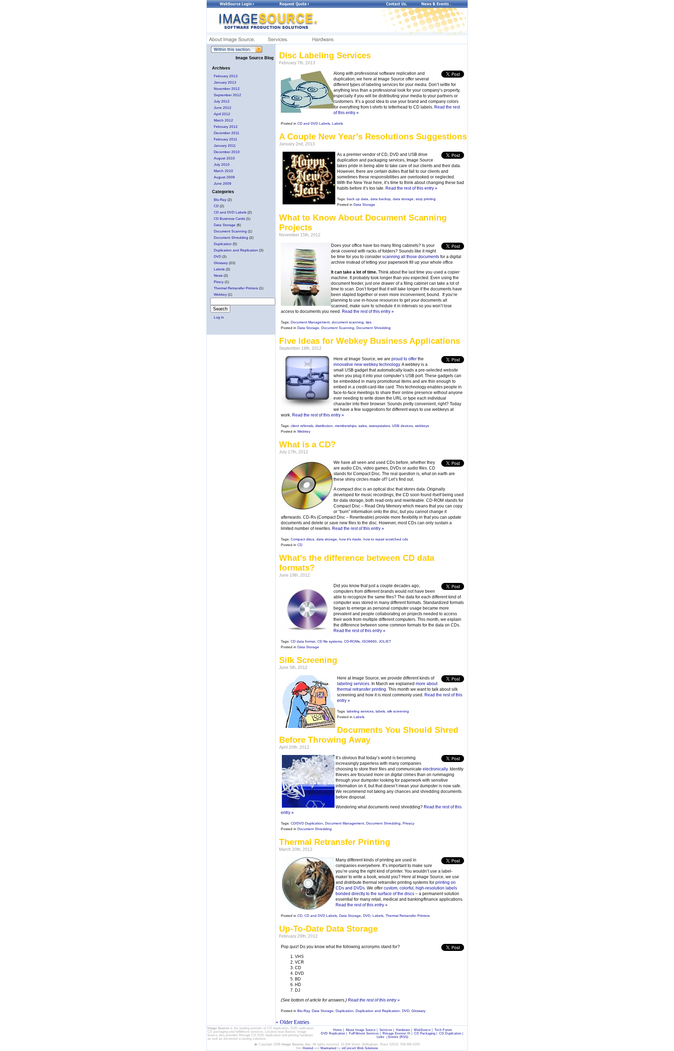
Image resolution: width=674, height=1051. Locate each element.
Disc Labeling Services (325, 55)
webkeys (422, 426)
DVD (217, 256)
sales (362, 426)
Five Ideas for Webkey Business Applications (369, 341)
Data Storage (225, 225)
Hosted (308, 1048)
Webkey (220, 294)
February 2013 (226, 76)
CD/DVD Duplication (307, 823)
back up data (357, 199)
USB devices (402, 426)
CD (216, 206)
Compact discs (302, 539)
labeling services (353, 683)
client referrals (302, 426)
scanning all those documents (410, 256)
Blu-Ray (220, 200)
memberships (345, 426)
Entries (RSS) (398, 1037)
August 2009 (224, 177)
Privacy (408, 823)
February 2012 (226, 127)
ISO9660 (369, 641)
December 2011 (226, 133)
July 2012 (222, 101)
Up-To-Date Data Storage (328, 928)
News (218, 275)
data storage (403, 199)
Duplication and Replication (236, 250)
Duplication (223, 244)
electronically (435, 769)
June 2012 (222, 108)
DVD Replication (333, 1033)
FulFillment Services (364, 1033)
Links (380, 1037)
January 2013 (225, 82)
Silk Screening (308, 660)
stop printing (426, 199)
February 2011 (225, 139)
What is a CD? (307, 444)
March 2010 (223, 171)
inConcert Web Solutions (360, 1048)
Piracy (219, 282)
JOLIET (385, 641)
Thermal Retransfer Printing (334, 842)
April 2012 (222, 114)
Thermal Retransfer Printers (236, 288)
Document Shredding (231, 237)
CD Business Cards (229, 219)
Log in (219, 317)
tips (368, 322)
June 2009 (222, 183)
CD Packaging (424, 1033)
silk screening (398, 711)
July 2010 (222, 164)
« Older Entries (292, 1022)
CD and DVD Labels (230, 212)
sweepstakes (379, 426)
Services (385, 1030)
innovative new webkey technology (366, 364)
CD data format (303, 641)
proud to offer (404, 358)
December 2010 (227, 152)
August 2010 (224, 158)
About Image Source (361, 1030)
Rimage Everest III (396, 1033)
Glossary (221, 263)
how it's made (350, 539)
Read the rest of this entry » (411, 188)
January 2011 (225, 145)
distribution (324, 426)
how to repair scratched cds (385, 539)
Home (337, 1030)
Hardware (403, 1030)
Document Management (310, 322)
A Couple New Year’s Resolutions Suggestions (373, 136)
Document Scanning (230, 231)
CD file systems (329, 641)
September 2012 (227, 95)
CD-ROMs (352, 641)
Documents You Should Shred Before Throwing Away (368, 734)
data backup (380, 199)
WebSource (422, 1030)
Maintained (328, 1048)
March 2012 (223, 120)
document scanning (348, 322)
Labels (219, 269)
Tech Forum (443, 1030)
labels (380, 711)
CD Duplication (450, 1033)
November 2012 (227, 89)
